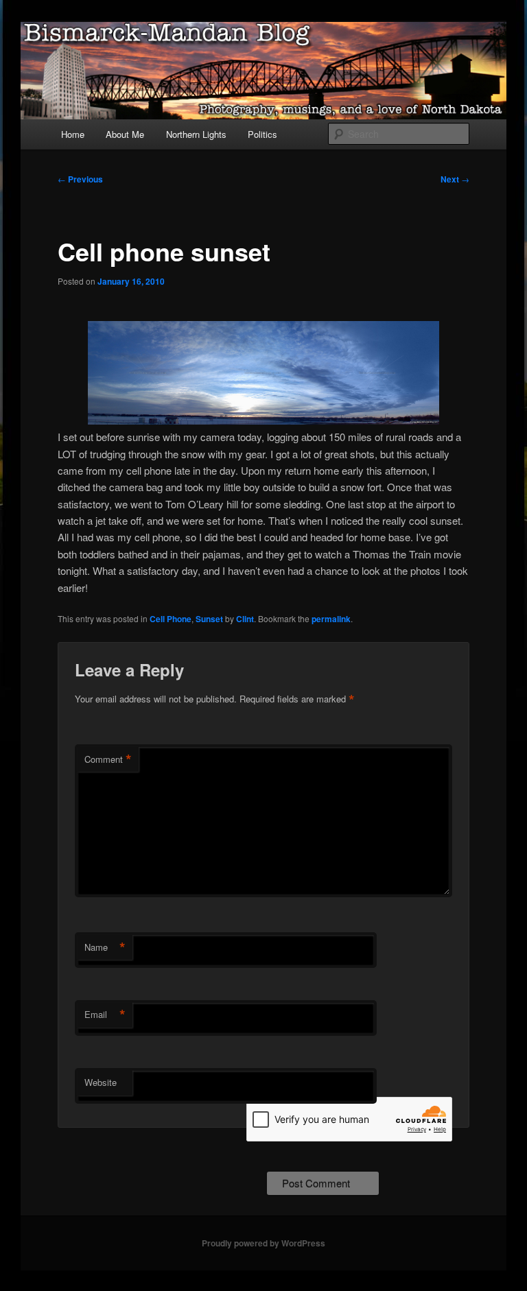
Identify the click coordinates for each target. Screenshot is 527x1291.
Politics (262, 134)
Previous (80, 179)
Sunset (209, 619)
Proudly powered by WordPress (263, 1243)
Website (100, 1082)
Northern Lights (196, 134)
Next (455, 179)
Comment (108, 759)
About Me (125, 134)
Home (72, 134)
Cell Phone (170, 619)
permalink (331, 619)
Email (105, 1015)
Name (105, 947)
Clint (245, 619)
